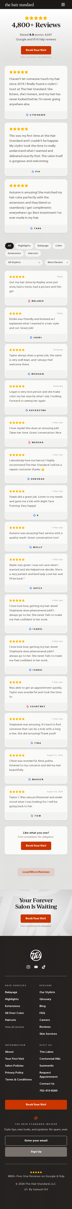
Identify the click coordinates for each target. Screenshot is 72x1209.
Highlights (24, 246)
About (9, 1052)
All (9, 246)
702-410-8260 (48, 1090)
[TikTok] (43, 967)
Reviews (45, 1027)
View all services (14, 1027)
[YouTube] (36, 966)
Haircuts (33, 253)
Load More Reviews (36, 872)
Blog (42, 1006)
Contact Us (47, 1084)
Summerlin (46, 1065)
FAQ (42, 1013)
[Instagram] (28, 967)
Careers (44, 1020)
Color (58, 246)
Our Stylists (47, 992)
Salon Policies (14, 1065)
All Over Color (14, 1013)
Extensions (14, 253)
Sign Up (36, 1151)
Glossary (45, 999)
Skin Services (48, 1034)
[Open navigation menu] (63, 4)
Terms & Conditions (18, 1079)
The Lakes (46, 1052)
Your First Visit (14, 1059)
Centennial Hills (49, 1059)
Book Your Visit (36, 50)
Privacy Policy (14, 1072)
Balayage (43, 246)
